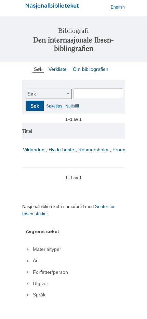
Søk (31, 94)
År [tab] (35, 260)
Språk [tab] (39, 294)
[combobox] (49, 94)
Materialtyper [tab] (47, 249)
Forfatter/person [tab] (50, 272)
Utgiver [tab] (40, 283)
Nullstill (72, 106)
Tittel (27, 131)
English (118, 7)
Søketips (54, 106)
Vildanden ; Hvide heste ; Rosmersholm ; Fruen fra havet (84, 149)
